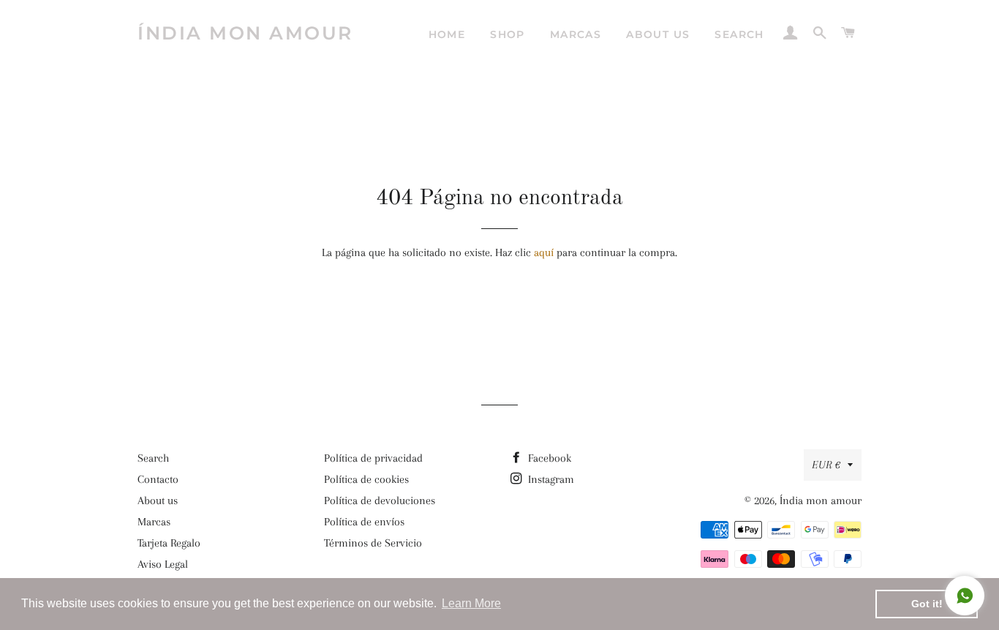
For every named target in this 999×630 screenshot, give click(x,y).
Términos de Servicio (373, 543)
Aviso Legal (162, 564)
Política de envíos (364, 521)
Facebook (548, 458)
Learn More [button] (471, 603)
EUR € (826, 464)
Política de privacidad (373, 458)
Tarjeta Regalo (168, 543)
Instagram (549, 479)
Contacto (157, 479)
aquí (544, 252)
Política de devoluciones (379, 500)
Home (447, 34)
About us (658, 34)
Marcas (575, 34)
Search (739, 34)
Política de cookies (366, 479)
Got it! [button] (927, 604)
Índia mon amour (245, 33)
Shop (507, 34)
